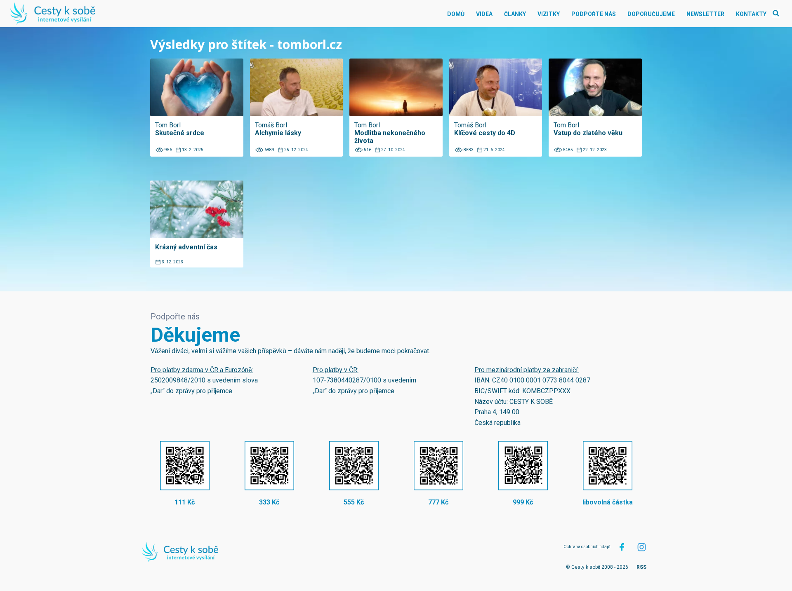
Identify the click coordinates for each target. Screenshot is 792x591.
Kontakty (751, 14)
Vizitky (548, 14)
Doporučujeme (651, 14)
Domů (455, 14)
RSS (641, 567)
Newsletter (705, 14)
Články (515, 14)
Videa (484, 14)
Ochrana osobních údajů (586, 546)
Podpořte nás (593, 14)
